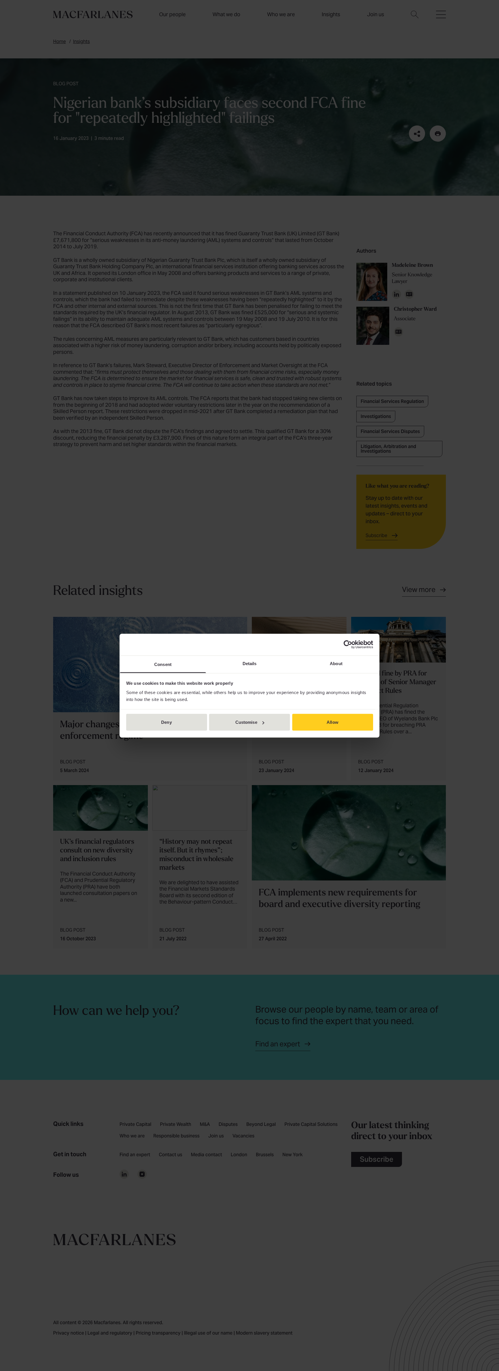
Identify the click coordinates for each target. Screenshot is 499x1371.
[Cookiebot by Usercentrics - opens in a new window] (348, 644)
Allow (332, 722)
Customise (246, 722)
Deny (166, 722)
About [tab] (336, 663)
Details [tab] (250, 663)
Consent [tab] (163, 664)
